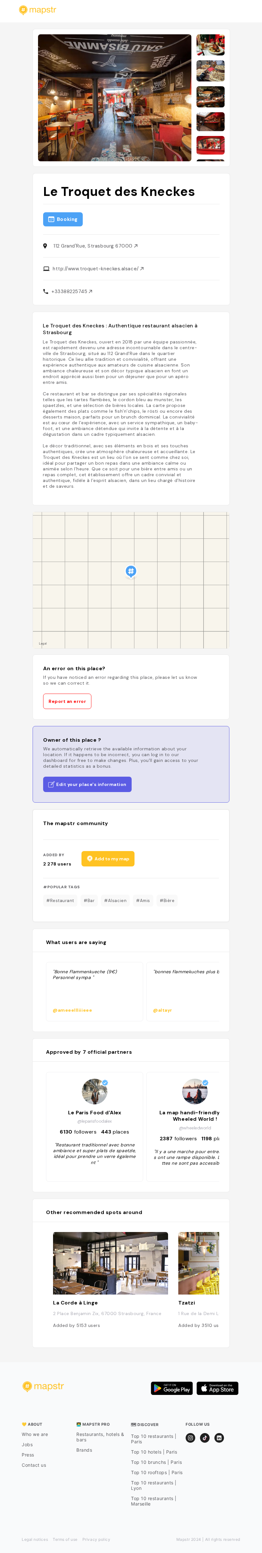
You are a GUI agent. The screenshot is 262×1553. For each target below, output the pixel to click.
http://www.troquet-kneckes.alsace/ (96, 269)
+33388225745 (70, 291)
